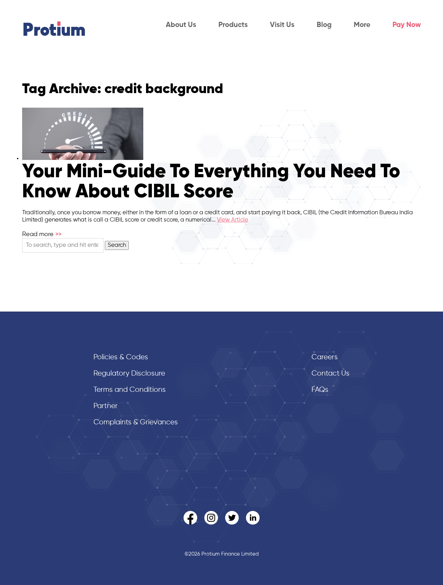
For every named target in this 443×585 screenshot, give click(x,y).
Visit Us (282, 25)
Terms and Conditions (129, 390)
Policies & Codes (120, 357)
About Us (181, 25)
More (362, 25)
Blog (324, 25)
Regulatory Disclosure (129, 373)
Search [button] (117, 245)
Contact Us (330, 373)
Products (233, 25)
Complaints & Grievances (135, 422)
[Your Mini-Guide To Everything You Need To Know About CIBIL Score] (82, 158)
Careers (324, 357)
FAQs (319, 390)
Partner (105, 406)
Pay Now (406, 25)
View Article (232, 220)
